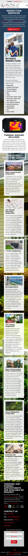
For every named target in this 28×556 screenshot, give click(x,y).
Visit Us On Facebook (9, 523)
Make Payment (7, 525)
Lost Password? (14, 545)
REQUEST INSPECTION (14, 29)
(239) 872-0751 (18, 1)
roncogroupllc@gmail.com (13, 517)
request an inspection (13, 503)
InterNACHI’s (5, 21)
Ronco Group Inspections (15, 552)
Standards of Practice (17, 21)
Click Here (16, 520)
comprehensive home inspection (11, 496)
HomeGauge (11, 554)
